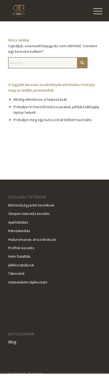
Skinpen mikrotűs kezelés (29, 213)
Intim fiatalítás (19, 256)
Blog (12, 341)
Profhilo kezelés (21, 248)
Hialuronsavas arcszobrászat (32, 239)
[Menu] (93, 11)
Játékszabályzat (21, 265)
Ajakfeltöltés (18, 222)
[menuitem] (93, 11)
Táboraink (16, 273)
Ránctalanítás (19, 230)
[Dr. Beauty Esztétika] (45, 10)
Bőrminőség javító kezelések (31, 205)
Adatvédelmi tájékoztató (27, 282)
